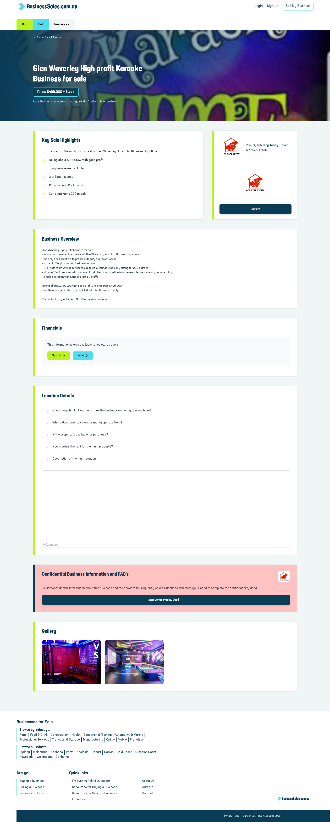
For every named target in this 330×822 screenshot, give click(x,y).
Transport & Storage (66, 739)
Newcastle (26, 757)
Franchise (137, 739)
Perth (70, 752)
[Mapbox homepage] (50, 545)
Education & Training (98, 735)
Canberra (62, 757)
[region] (166, 509)
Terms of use (249, 816)
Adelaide (83, 752)
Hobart (96, 752)
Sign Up (272, 6)
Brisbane (57, 752)
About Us (148, 781)
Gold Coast (124, 752)
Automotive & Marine (129, 735)
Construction (60, 735)
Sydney (24, 752)
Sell (40, 24)
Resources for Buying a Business (94, 787)
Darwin (109, 752)
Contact (147, 793)
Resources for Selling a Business (94, 793)
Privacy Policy (231, 816)
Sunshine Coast (145, 752)
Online (110, 739)
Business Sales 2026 (269, 816)
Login (259, 6)
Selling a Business (31, 787)
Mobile (122, 739)
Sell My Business (298, 6)
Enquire (255, 209)
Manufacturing (93, 739)
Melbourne (40, 752)
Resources (61, 24)
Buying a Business (31, 781)
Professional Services (34, 739)
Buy (24, 24)
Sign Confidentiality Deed (163, 600)
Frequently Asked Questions (91, 781)
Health (76, 735)
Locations (79, 799)
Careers (147, 787)
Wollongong (45, 757)
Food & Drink (39, 735)
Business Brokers (31, 793)
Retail (23, 735)
